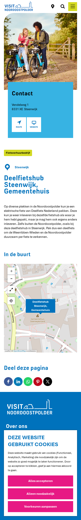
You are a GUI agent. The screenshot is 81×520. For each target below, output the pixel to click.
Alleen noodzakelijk (40, 494)
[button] (40, 308)
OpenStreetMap (19, 351)
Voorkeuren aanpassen (40, 507)
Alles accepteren (40, 481)
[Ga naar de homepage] (18, 6)
